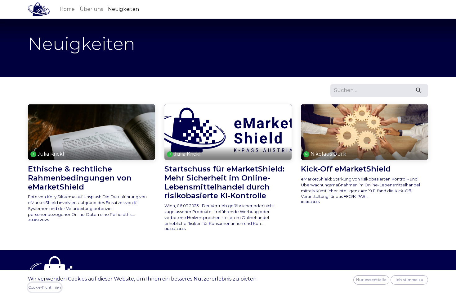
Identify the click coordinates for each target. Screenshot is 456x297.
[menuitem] (67, 9)
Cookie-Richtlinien (44, 287)
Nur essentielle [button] (371, 279)
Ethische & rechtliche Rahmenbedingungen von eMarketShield (80, 178)
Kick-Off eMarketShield (346, 169)
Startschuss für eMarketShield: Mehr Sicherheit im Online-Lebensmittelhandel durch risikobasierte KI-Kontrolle (224, 182)
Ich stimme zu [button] (409, 279)
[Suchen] (418, 90)
